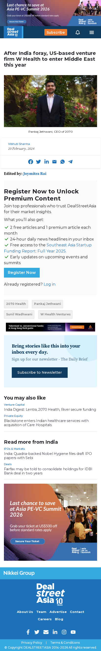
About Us (25, 612)
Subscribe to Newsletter (39, 372)
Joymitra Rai (34, 173)
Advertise (58, 612)
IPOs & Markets (14, 449)
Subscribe (56, 32)
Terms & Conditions (65, 642)
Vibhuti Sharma (19, 144)
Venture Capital (14, 404)
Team (41, 612)
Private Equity (13, 416)
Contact (77, 612)
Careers (45, 619)
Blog (59, 619)
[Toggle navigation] (91, 32)
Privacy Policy (31, 642)
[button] (77, 32)
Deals (8, 464)
